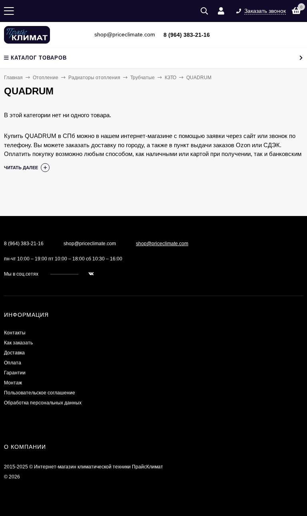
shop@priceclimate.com (162, 243)
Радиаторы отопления (94, 77)
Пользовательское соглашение (39, 393)
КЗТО (170, 77)
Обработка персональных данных (43, 403)
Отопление (45, 77)
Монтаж (13, 383)
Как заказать (18, 343)
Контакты (15, 333)
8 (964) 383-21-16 (186, 35)
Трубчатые (142, 77)
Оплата (12, 363)
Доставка (14, 353)
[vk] (91, 274)
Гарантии (15, 373)
